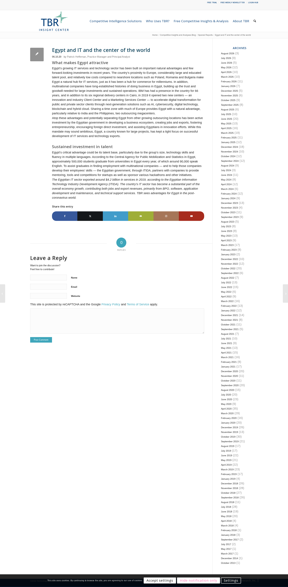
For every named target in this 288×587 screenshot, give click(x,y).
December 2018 (229, 483)
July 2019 (226, 450)
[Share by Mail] (141, 216)
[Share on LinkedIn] (115, 216)
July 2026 (226, 58)
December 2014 (229, 558)
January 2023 (228, 254)
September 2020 (230, 385)
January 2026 (228, 86)
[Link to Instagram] (166, 216)
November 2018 (229, 488)
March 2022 (227, 301)
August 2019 (227, 446)
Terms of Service (138, 304)
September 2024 (230, 161)
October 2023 (228, 212)
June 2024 (226, 175)
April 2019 (226, 464)
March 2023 (227, 245)
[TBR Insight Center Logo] (53, 21)
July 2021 (226, 338)
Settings (231, 580)
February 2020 (229, 418)
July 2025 (226, 114)
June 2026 (226, 62)
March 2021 (227, 357)
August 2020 (227, 390)
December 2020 (229, 371)
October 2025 (228, 100)
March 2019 (227, 469)
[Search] (254, 21)
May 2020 (226, 404)
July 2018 (226, 507)
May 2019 (226, 460)
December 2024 (229, 147)
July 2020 (226, 394)
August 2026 (227, 53)
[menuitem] (212, 2)
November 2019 (229, 432)
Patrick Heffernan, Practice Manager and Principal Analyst (98, 56)
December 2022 (229, 259)
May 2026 (226, 67)
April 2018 (226, 521)
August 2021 (227, 334)
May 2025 (226, 123)
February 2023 (229, 249)
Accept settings (159, 580)
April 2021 (226, 352)
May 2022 (226, 291)
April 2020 (226, 408)
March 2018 (227, 525)
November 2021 (229, 320)
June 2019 (226, 455)
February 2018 (229, 530)
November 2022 (229, 263)
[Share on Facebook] (64, 216)
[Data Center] (37, 54)
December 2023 (229, 203)
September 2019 (230, 441)
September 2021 (230, 329)
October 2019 (228, 436)
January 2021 (228, 366)
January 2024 (228, 198)
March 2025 (227, 133)
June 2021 (226, 343)
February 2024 (229, 193)
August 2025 (227, 109)
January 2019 (228, 478)
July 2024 (226, 170)
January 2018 (228, 535)
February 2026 (229, 81)
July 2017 (226, 544)
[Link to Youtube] (191, 216)
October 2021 (228, 324)
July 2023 (226, 226)
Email (74, 286)
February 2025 (229, 137)
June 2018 (226, 511)
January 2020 (228, 422)
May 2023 (226, 235)
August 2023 (227, 221)
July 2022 (226, 282)
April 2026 (226, 72)
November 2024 (229, 151)
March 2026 (227, 76)
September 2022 (230, 273)
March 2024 (227, 189)
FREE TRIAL (212, 2)
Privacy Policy (111, 304)
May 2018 (226, 516)
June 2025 (226, 119)
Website (75, 296)
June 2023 (226, 231)
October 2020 (228, 380)
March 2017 (227, 553)
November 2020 (229, 376)
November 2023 (229, 207)
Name (74, 277)
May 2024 (226, 179)
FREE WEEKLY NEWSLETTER (232, 2)
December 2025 (229, 90)
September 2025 (230, 105)
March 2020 (227, 413)
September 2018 (230, 497)
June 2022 (226, 287)
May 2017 (226, 549)
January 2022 (228, 310)
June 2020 (226, 399)
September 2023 (230, 217)
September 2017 (230, 539)
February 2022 (229, 306)
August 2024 (227, 165)
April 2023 (226, 240)
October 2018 (228, 493)
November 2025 (229, 95)
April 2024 (226, 184)
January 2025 (228, 142)
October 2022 (228, 268)
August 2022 (227, 277)
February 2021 (229, 362)
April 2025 (226, 128)
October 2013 (228, 563)
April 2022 (226, 296)
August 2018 (227, 502)
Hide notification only (198, 580)
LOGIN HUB (253, 2)
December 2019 (229, 427)
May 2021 (226, 348)
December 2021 (229, 315)
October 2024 (228, 156)
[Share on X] (90, 216)
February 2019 (229, 474)
